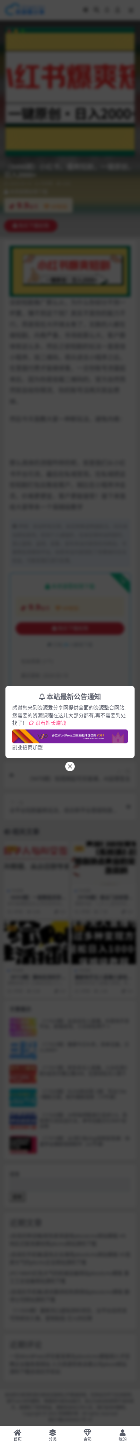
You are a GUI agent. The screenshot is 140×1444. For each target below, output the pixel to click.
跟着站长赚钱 (50, 722)
